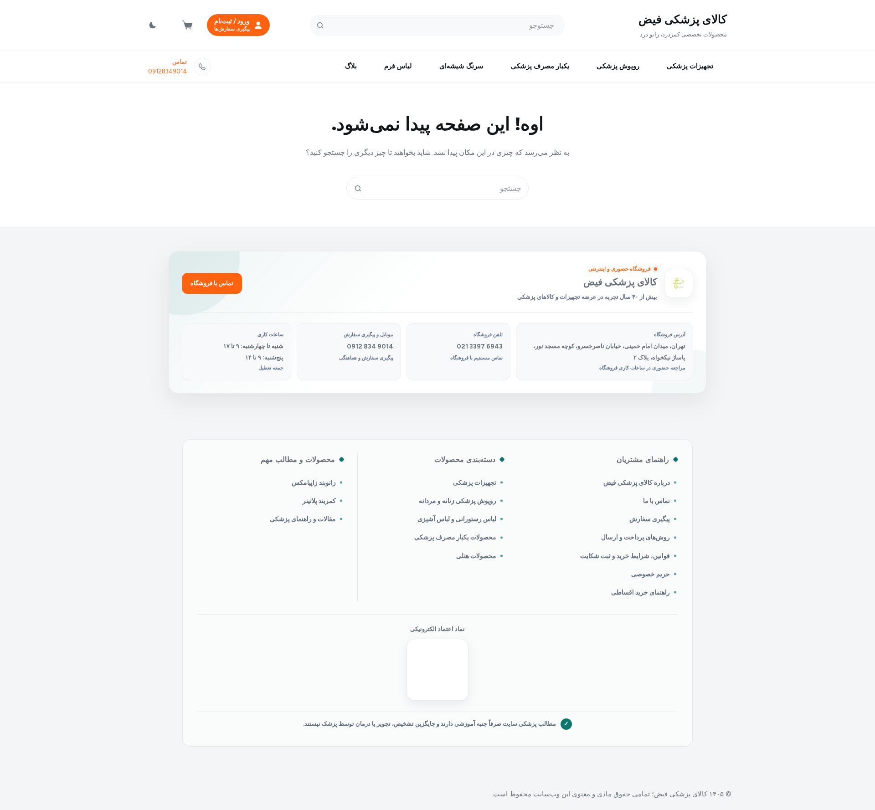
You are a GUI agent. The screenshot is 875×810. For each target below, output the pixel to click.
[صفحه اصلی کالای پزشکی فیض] (678, 283)
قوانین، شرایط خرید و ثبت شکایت (625, 555)
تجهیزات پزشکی (690, 66)
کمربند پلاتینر (319, 500)
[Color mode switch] (152, 25)
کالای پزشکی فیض (682, 19)
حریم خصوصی (650, 574)
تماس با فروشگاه (211, 283)
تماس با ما (656, 500)
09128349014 (167, 71)
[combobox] (448, 188)
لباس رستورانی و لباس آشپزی (456, 519)
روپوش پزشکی (618, 66)
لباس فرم (398, 66)
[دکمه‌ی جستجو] (320, 25)
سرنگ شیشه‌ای (461, 66)
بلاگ (351, 66)
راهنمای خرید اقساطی (640, 592)
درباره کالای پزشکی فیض (636, 482)
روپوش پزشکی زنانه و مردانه (457, 500)
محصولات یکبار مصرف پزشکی (455, 537)
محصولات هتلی (476, 555)
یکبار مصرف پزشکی (540, 66)
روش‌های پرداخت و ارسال (635, 537)
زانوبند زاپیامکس (314, 482)
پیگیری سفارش (649, 519)
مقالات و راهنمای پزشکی (303, 519)
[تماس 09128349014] (202, 66)
